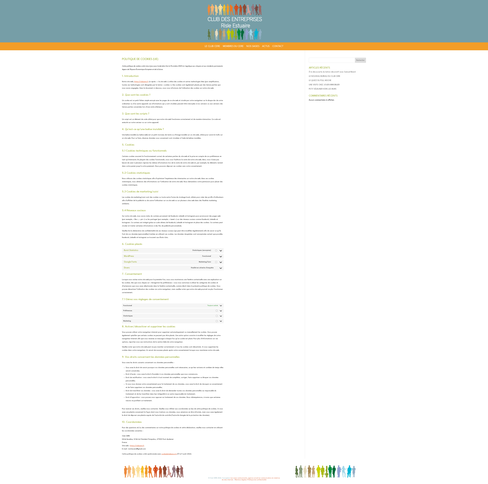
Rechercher (360, 60)
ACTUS (266, 46)
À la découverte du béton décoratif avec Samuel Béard (332, 72)
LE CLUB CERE (212, 46)
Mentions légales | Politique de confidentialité (250, 480)
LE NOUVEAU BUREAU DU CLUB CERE (324, 76)
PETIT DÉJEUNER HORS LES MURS (322, 89)
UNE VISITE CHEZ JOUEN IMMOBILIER (324, 85)
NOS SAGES (252, 46)
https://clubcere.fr (141, 81)
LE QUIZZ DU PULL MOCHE (320, 80)
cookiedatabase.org (169, 454)
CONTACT (277, 46)
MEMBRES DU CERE (233, 46)
